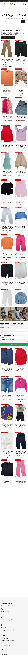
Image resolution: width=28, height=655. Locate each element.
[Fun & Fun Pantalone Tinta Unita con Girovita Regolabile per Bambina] (21, 468)
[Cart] (26, 4)
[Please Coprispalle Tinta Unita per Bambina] (21, 215)
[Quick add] (2, 56)
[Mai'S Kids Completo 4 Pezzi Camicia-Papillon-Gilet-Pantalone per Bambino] (21, 412)
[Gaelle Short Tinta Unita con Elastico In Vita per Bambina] (7, 188)
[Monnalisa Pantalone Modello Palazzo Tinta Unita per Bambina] (21, 188)
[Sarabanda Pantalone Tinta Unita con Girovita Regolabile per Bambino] (7, 215)
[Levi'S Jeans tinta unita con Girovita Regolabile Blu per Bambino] (21, 106)
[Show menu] (1, 4)
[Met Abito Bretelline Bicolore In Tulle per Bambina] (7, 106)
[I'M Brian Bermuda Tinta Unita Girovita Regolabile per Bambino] (21, 49)
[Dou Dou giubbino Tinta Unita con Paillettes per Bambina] (21, 77)
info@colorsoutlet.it (5, 645)
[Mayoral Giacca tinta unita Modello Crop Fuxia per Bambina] (21, 385)
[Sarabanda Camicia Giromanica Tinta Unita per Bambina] (21, 133)
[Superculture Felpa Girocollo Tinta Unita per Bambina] (7, 243)
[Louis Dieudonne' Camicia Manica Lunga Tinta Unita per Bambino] (21, 270)
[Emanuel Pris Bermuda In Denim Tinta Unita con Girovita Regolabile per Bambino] (7, 356)
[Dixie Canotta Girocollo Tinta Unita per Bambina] (7, 133)
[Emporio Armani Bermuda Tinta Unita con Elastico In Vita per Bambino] (7, 270)
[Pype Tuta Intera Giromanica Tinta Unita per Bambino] (21, 161)
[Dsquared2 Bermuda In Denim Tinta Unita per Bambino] (7, 385)
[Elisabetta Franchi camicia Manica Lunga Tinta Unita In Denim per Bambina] (21, 298)
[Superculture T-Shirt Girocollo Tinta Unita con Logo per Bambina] (7, 77)
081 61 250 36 (7, 643)
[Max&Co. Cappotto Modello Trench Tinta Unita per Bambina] (21, 356)
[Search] (23, 21)
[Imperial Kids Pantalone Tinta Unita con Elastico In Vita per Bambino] (21, 441)
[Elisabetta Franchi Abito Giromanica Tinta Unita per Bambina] (7, 441)
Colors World (4, 654)
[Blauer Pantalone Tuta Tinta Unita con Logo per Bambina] (21, 243)
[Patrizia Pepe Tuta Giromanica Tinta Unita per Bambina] (7, 161)
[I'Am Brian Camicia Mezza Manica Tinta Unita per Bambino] (7, 468)
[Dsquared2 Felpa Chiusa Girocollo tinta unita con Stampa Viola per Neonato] (7, 412)
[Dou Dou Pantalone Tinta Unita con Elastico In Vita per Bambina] (7, 298)
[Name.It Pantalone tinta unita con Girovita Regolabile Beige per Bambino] (7, 49)
